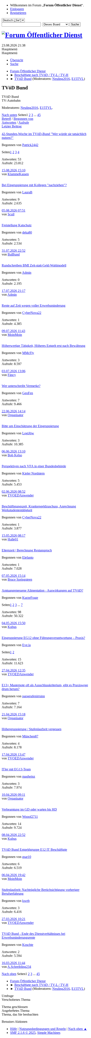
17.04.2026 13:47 (13, 754)
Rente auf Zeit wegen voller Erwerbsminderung (33, 305)
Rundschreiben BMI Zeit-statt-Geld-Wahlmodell (34, 265)
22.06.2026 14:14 (13, 411)
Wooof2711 (30, 816)
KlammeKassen (18, 174)
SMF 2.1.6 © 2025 (23, 1032)
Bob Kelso (15, 455)
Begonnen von (23, 118)
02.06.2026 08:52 (13, 491)
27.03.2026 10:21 (13, 919)
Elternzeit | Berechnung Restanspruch (27, 550)
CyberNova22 (31, 313)
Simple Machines (48, 1032)
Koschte (27, 944)
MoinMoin (15, 334)
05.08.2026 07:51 (13, 210)
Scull (11, 214)
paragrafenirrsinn (33, 696)
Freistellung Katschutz (17, 225)
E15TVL (78, 79)
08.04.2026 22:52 (13, 835)
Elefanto (27, 557)
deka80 (27, 232)
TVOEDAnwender (21, 495)
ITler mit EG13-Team (16, 769)
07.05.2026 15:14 (13, 575)
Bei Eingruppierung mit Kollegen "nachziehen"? (34, 185)
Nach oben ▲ (77, 1029)
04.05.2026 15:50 (13, 623)
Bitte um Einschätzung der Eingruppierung (30, 426)
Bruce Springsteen (20, 579)
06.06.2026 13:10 (13, 451)
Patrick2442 (30, 145)
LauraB (27, 192)
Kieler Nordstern (33, 473)
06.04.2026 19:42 (13, 875)
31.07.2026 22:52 (13, 250)
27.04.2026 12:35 (13, 670)
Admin (26, 272)
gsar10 (26, 857)
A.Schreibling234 (19, 966)
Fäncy (12, 375)
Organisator (15, 415)
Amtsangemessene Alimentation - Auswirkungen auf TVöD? (42, 590)
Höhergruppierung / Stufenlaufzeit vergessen (31, 729)
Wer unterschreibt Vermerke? (21, 386)
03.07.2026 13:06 (13, 371)
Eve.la (26, 645)
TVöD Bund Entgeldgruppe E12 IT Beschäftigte (34, 849)
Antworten (9, 122)
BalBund (14, 254)
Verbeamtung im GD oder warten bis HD (29, 809)
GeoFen (27, 393)
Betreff (6, 118)
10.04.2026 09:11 (13, 794)
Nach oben (9, 974)
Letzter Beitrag (12, 126)
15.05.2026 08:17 (13, 535)
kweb (26, 901)
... (35, 115)
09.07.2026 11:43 (13, 331)
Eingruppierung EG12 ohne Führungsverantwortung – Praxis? (43, 638)
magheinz (28, 776)
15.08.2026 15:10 (13, 170)
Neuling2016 (61, 79)
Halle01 (13, 539)
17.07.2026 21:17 (13, 291)
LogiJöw (28, 433)
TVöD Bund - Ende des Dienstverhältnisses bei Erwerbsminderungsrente (33, 935)
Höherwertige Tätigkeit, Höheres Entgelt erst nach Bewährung (43, 345)
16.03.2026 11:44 (13, 963)
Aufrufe (23, 122)
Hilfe (13, 1029)
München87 (30, 736)
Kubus (12, 627)
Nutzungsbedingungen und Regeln (42, 1029)
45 (39, 115)
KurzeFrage (30, 597)
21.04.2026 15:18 (13, 714)
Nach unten (9, 115)
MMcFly (28, 353)
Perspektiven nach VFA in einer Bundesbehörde (34, 466)
